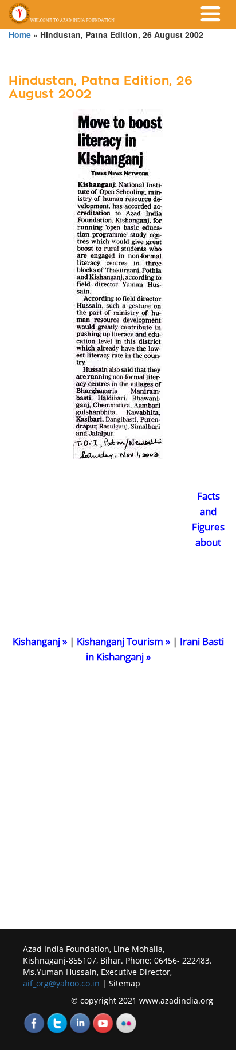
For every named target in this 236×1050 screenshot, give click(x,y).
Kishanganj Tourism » (123, 641)
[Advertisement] (94, 559)
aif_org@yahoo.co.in (62, 983)
